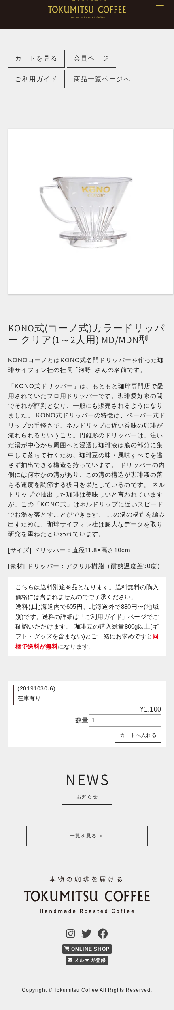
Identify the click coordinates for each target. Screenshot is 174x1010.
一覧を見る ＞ (87, 836)
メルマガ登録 (89, 960)
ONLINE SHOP (90, 949)
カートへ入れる (138, 735)
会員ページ (91, 58)
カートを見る (36, 58)
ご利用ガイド (36, 79)
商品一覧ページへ (102, 79)
